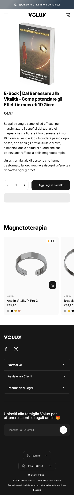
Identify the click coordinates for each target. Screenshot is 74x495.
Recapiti (37, 490)
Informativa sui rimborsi (24, 480)
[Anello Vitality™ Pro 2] (31, 264)
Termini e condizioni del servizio (23, 485)
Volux (10, 296)
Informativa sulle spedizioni (53, 485)
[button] (37, 197)
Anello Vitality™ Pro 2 (22, 301)
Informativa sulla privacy (49, 480)
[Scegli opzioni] (52, 285)
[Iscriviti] (63, 430)
